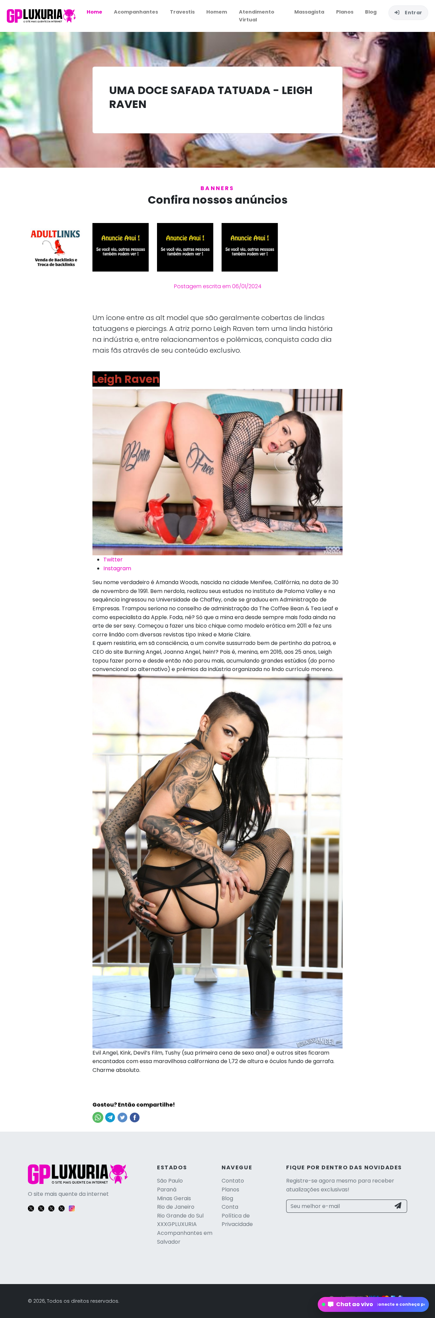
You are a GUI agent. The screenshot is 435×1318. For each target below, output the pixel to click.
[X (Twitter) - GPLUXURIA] (31, 1208)
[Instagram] (72, 1208)
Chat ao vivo (373, 1304)
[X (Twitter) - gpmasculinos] (41, 1208)
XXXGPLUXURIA (177, 1224)
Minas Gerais (174, 1198)
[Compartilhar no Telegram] (110, 1117)
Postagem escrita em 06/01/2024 (217, 286)
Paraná (166, 1189)
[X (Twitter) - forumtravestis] (51, 1208)
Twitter (113, 559)
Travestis (182, 11)
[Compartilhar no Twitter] (122, 1117)
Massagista (309, 11)
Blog (371, 11)
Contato (233, 1181)
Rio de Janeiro (175, 1207)
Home (94, 11)
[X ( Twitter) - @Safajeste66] (61, 1208)
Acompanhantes (136, 11)
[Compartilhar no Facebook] (134, 1117)
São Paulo (170, 1181)
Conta (230, 1207)
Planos (344, 11)
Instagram (117, 568)
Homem (216, 11)
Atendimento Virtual (256, 15)
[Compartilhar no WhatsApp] (97, 1117)
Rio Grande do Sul (180, 1216)
